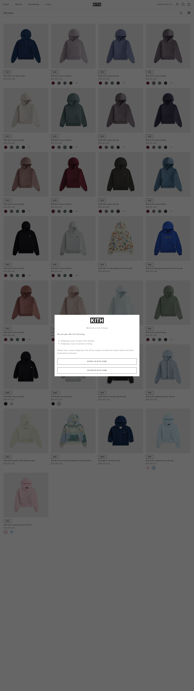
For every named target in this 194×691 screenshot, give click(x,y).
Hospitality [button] (165, 4)
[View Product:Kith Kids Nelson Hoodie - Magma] (53, 83)
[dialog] (97, 345)
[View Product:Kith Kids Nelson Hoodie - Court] (65, 83)
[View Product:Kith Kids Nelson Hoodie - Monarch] (70, 83)
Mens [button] (18, 4)
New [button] (6, 4)
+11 (76, 83)
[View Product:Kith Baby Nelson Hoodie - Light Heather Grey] (11, 403)
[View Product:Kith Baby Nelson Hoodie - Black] (5, 403)
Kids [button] (48, 4)
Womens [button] (34, 4)
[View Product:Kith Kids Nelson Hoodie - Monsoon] (59, 83)
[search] (183, 4)
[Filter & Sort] (180, 12)
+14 (29, 275)
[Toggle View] (189, 12)
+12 (171, 339)
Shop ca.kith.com (97, 361)
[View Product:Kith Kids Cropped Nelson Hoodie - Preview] (153, 467)
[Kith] (97, 4)
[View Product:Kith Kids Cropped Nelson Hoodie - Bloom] (147, 467)
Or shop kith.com (97, 370)
